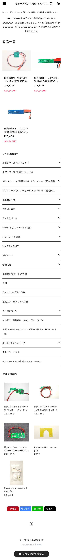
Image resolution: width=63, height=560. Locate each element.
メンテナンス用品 (10, 246)
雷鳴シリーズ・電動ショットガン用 (18, 172)
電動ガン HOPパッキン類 (15, 301)
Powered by (28, 545)
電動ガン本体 (9, 200)
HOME (4, 12)
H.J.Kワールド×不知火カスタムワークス (21, 361)
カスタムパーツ (9, 218)
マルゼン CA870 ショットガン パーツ (24, 320)
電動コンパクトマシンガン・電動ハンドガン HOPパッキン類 (29, 331)
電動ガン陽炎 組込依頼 (14, 274)
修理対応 (6, 264)
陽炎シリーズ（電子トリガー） (18, 12)
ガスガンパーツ (9, 311)
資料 (4, 283)
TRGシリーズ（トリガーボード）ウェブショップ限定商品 (28, 190)
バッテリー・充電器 (11, 237)
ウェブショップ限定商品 (13, 292)
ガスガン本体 (8, 209)
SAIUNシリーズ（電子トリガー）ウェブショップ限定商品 (28, 181)
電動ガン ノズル (10, 352)
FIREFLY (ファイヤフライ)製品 (17, 227)
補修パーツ (7, 255)
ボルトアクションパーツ (13, 343)
